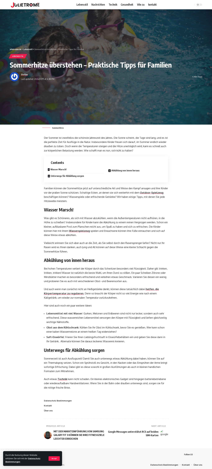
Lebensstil (18, 56)
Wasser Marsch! (58, 169)
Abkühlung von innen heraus (125, 170)
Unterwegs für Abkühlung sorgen (67, 176)
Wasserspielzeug (79, 230)
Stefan (24, 74)
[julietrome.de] (25, 4)
